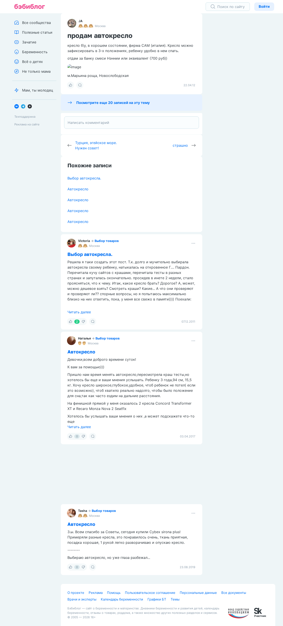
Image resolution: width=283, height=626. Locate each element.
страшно (180, 145)
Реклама (96, 593)
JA (80, 21)
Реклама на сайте (27, 124)
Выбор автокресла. (84, 178)
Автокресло (77, 189)
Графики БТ (156, 599)
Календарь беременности (122, 599)
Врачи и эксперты (81, 599)
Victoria (84, 241)
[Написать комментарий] (131, 123)
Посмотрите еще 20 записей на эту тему (113, 102)
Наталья (84, 338)
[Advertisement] (242, 82)
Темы (175, 599)
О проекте (75, 593)
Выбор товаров (107, 241)
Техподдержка (24, 116)
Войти (264, 6)
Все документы (233, 593)
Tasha (82, 511)
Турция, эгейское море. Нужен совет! (96, 145)
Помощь (113, 593)
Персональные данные (198, 593)
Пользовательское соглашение (150, 593)
